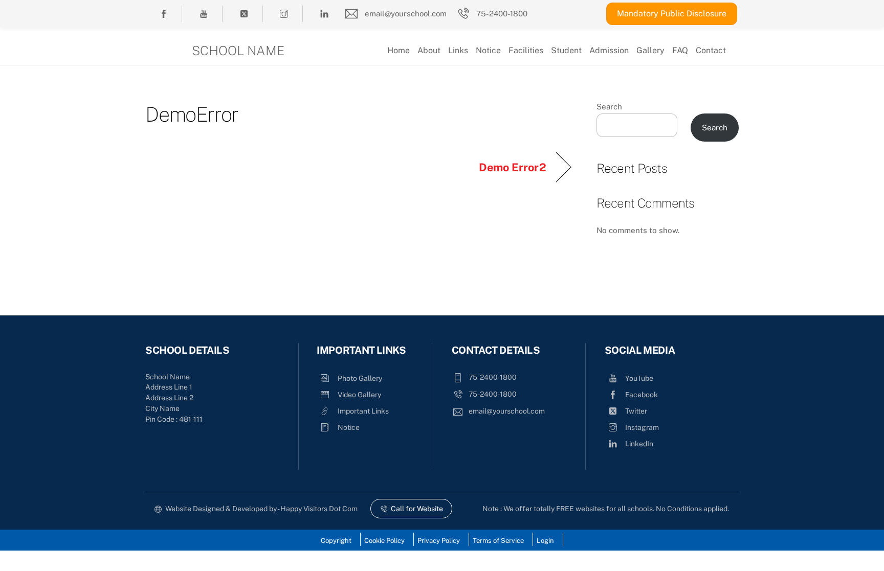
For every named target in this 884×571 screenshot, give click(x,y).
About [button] (428, 50)
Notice (488, 50)
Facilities (526, 50)
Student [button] (566, 50)
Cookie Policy (384, 540)
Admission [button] (609, 50)
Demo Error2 (512, 167)
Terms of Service (498, 540)
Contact (711, 50)
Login (545, 540)
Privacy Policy (438, 540)
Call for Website (417, 509)
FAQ (680, 50)
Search (609, 106)
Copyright (336, 540)
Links (458, 50)
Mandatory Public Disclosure (671, 13)
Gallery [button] (650, 50)
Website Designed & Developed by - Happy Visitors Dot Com (261, 509)
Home (398, 50)
